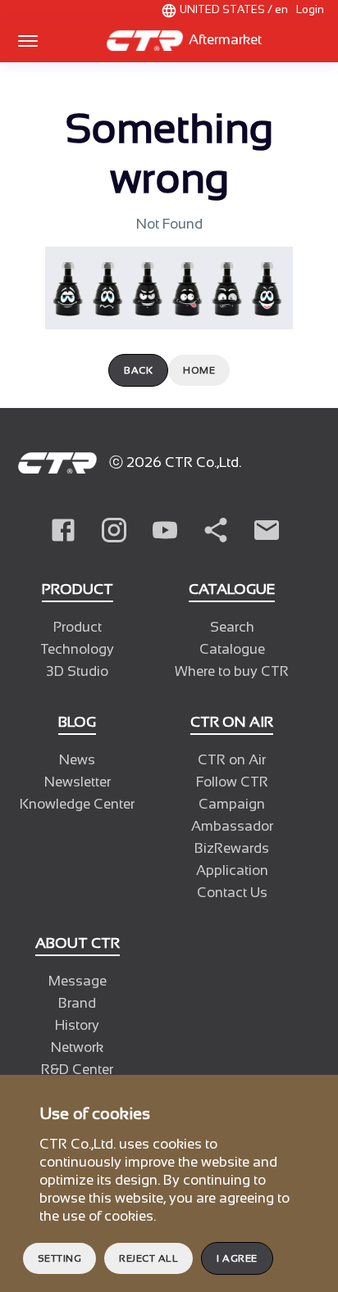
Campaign (232, 804)
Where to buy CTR (232, 671)
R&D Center (77, 1069)
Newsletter (77, 782)
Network (77, 1047)
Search (232, 627)
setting (60, 1258)
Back (138, 370)
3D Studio (77, 671)
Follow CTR (232, 782)
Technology (77, 649)
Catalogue (232, 649)
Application (232, 870)
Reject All (148, 1258)
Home (199, 370)
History (77, 1025)
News (77, 760)
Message (77, 981)
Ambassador (232, 826)
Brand (77, 1003)
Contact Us (232, 892)
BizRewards (231, 848)
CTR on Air (232, 760)
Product (77, 627)
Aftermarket (223, 40)
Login (310, 9)
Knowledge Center (77, 804)
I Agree (237, 1258)
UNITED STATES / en (234, 9)
